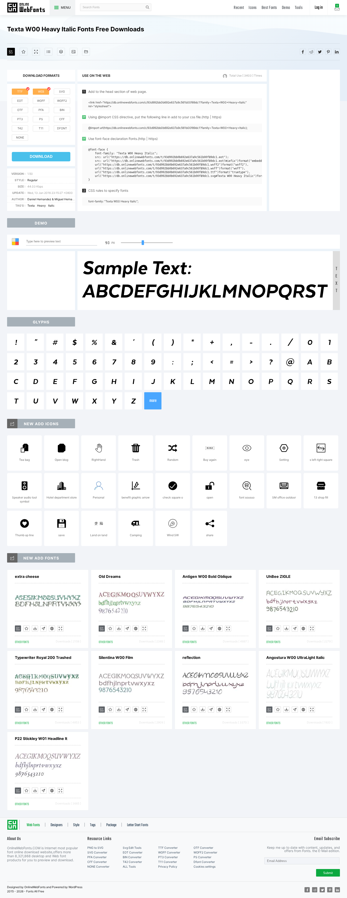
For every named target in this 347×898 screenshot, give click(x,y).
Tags (93, 825)
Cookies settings (205, 866)
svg (62, 91)
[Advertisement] (304, 140)
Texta (31, 205)
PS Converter (202, 857)
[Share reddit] (311, 52)
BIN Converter (132, 857)
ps (41, 119)
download (41, 157)
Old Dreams (110, 576)
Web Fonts (33, 825)
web (41, 91)
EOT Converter (132, 852)
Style (76, 825)
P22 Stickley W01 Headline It (41, 738)
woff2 (62, 100)
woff (41, 100)
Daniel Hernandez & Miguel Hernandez (53, 199)
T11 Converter (167, 862)
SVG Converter (97, 852)
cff (62, 119)
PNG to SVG (95, 847)
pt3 (20, 119)
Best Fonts (269, 7)
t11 (41, 128)
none (20, 137)
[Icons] (73, 52)
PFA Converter (96, 857)
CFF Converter (97, 862)
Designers (57, 825)
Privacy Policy (167, 866)
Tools (299, 7)
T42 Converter (132, 862)
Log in (319, 7)
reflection (191, 657)
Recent (239, 7)
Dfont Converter (204, 862)
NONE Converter (98, 866)
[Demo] (36, 52)
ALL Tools (129, 866)
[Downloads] (35, 628)
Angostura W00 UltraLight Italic (295, 657)
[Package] (61, 52)
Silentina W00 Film (116, 657)
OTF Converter (203, 847)
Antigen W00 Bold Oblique (207, 576)
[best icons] (12, 558)
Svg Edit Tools (132, 847)
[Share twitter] (320, 52)
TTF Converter (168, 847)
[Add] (11, 52)
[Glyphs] (48, 52)
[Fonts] (86, 52)
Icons (253, 7)
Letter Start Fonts (137, 825)
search (147, 7)
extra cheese (27, 576)
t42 (20, 128)
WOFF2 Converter (205, 852)
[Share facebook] (303, 52)
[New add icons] (12, 423)
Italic (51, 205)
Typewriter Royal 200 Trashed (43, 657)
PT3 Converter (168, 857)
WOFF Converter (169, 852)
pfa (41, 110)
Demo (286, 7)
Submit (328, 873)
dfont (62, 128)
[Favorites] (23, 52)
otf (20, 110)
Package (111, 825)
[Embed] (52, 628)
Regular (32, 180)
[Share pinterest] (328, 52)
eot (20, 100)
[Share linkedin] (337, 52)
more (153, 400)
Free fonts (28, 8)
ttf (20, 91)
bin (62, 110)
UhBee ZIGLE (278, 576)
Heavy (41, 205)
